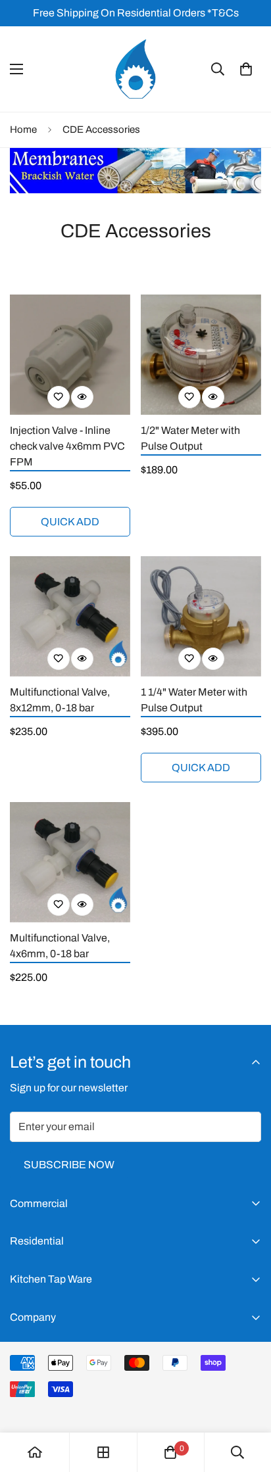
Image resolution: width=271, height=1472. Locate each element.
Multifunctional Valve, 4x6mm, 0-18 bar (60, 945)
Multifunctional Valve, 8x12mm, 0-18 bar (60, 699)
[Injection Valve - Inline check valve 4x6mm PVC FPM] (70, 355)
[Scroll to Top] (247, 1402)
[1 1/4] (201, 616)
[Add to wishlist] (58, 397)
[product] (35, 1452)
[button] (246, 69)
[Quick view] (82, 397)
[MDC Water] (135, 69)
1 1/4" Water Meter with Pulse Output (194, 699)
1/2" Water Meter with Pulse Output (190, 438)
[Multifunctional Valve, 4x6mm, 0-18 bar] (70, 862)
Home (23, 129)
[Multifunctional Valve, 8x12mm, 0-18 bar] (70, 616)
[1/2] (201, 355)
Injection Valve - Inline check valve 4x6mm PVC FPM (67, 446)
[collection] (103, 1452)
